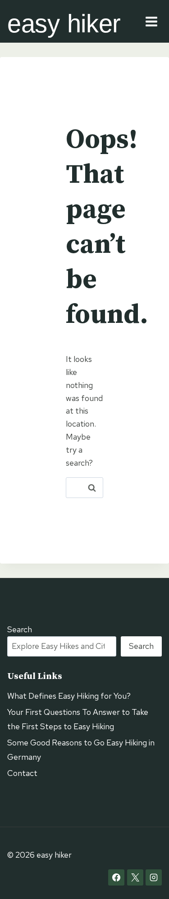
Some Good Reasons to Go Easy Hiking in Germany (81, 749)
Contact (22, 773)
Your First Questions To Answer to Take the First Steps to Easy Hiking (77, 719)
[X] (135, 877)
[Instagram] (154, 877)
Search (19, 629)
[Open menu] (151, 21)
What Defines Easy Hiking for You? (69, 696)
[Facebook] (116, 877)
